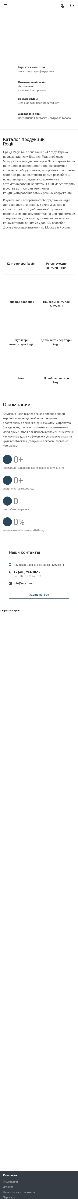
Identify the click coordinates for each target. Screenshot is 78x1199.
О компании (10, 1181)
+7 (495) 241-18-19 (27, 572)
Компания (10, 1175)
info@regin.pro (23, 583)
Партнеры (9, 1197)
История (8, 1186)
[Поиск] (72, 6)
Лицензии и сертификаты (19, 1192)
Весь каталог (74, 139)
